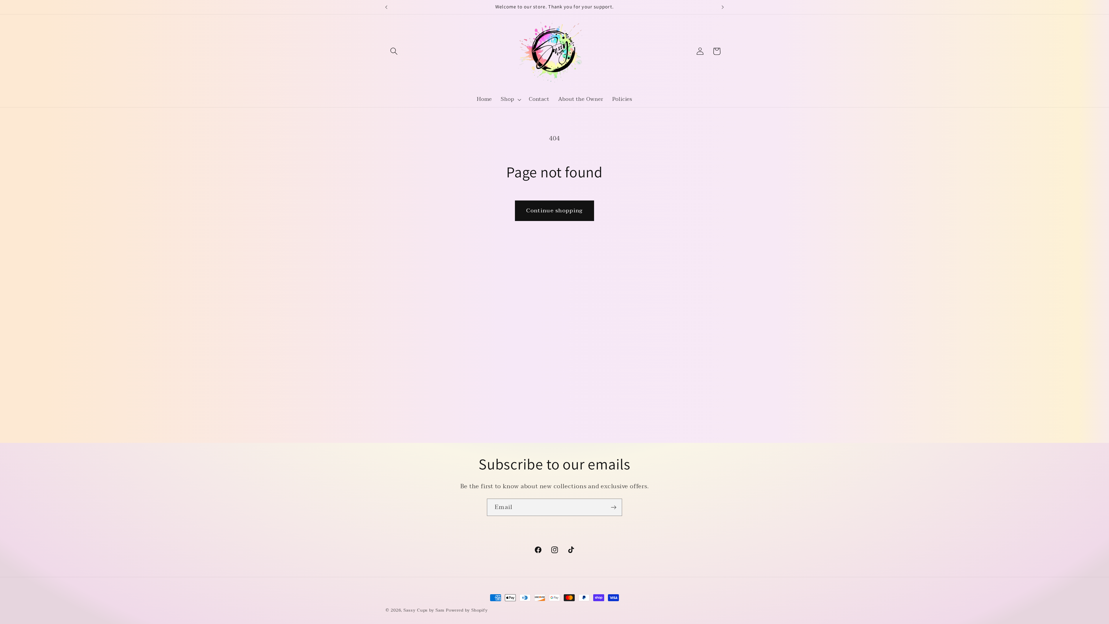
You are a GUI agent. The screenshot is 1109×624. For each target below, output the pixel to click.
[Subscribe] (613, 507)
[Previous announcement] (386, 7)
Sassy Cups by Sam (423, 610)
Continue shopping (554, 210)
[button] (394, 51)
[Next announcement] (723, 7)
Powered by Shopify (467, 610)
